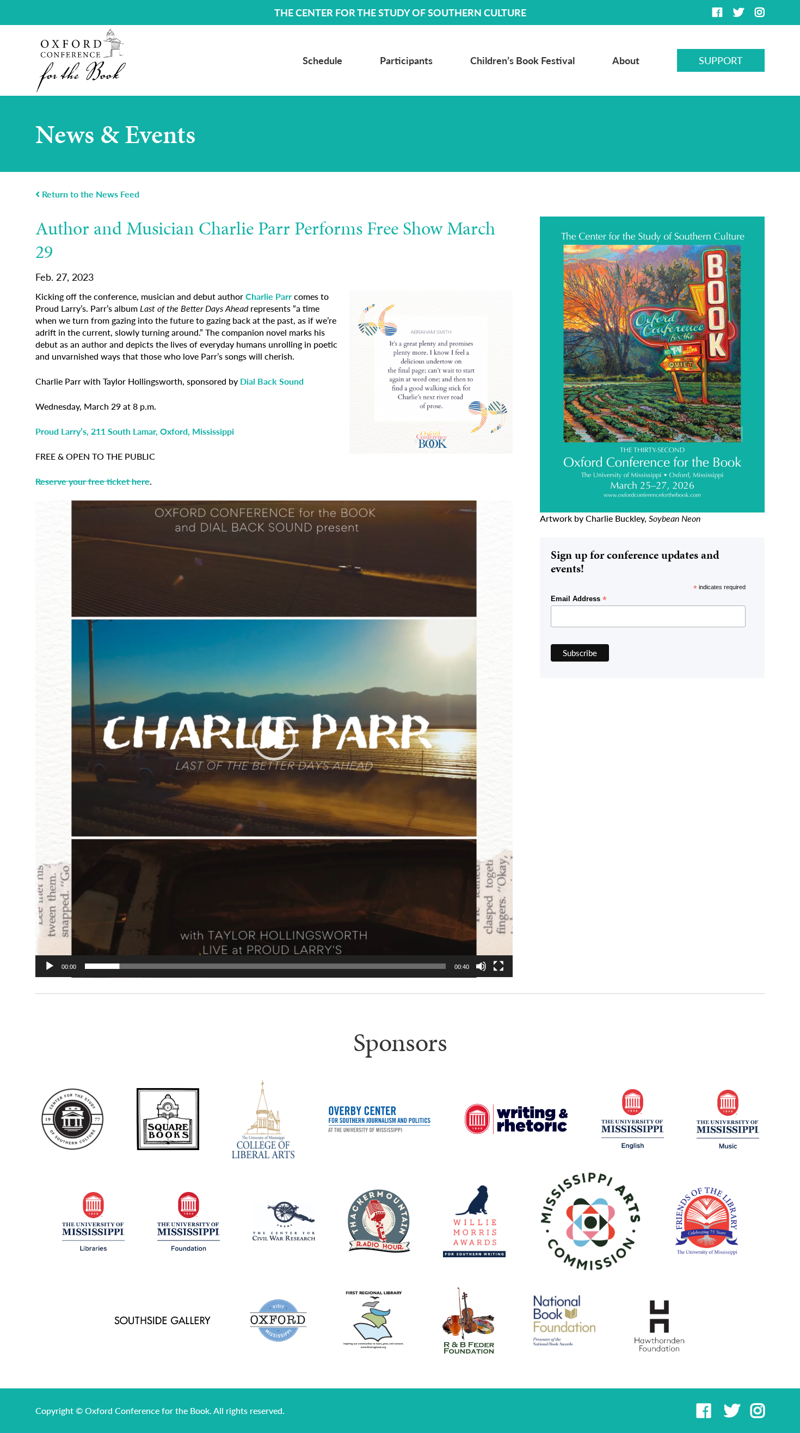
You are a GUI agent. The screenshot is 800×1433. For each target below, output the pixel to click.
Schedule (322, 60)
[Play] (49, 966)
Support (721, 60)
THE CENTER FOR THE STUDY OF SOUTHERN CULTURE (400, 12)
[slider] (265, 966)
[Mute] (481, 966)
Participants (406, 60)
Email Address (579, 599)
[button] (274, 739)
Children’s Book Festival (522, 60)
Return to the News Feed (89, 194)
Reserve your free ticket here (92, 481)
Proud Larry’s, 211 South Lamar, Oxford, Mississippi (134, 431)
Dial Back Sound (272, 381)
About (625, 60)
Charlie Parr (268, 296)
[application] (274, 739)
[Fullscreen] (498, 966)
